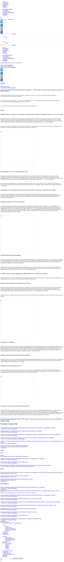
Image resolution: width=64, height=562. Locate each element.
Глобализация (11, 472)
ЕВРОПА (8, 546)
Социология (5, 10)
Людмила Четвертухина (13, 446)
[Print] (32, 30)
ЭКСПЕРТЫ (5, 2)
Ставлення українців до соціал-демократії (20, 445)
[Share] (32, 32)
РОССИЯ (8, 548)
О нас (4, 1)
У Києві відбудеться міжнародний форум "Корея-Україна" (16, 461)
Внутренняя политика (7, 9)
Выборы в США (4, 472)
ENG (7, 37)
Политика (5, 13)
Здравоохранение (4, 508)
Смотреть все (3, 447)
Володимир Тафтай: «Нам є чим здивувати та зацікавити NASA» (28, 518)
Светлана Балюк (4, 446)
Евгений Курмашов (4, 473)
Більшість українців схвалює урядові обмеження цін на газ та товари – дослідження (24, 431)
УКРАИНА (8, 544)
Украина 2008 (9, 65)
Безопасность (3, 505)
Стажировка (8, 540)
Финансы (2, 458)
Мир (8, 518)
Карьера (4, 6)
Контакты (5, 7)
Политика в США (7, 11)
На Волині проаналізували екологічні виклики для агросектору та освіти (21, 511)
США (7, 545)
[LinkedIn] (32, 26)
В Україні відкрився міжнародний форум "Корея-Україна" (24, 508)
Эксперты (5, 531)
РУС (4, 36)
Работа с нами (9, 537)
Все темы (5, 14)
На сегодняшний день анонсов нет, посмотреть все (14, 456)
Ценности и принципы (10, 528)
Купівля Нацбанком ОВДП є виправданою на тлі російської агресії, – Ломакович (27, 458)
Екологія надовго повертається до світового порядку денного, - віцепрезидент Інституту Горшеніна (32, 437)
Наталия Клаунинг (23, 446)
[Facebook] (32, 21)
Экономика (7, 458)
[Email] (32, 28)
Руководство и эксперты (11, 529)
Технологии (3, 511)
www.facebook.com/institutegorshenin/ (8, 87)
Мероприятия (6, 4)
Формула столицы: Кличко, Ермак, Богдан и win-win (21, 479)
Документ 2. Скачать (4, 421)
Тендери (7, 530)
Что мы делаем (9, 527)
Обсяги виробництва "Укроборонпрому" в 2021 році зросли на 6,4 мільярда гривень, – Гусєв (36, 505)
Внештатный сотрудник (11, 539)
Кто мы (7, 526)
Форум (1, 461)
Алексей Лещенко (21, 438)
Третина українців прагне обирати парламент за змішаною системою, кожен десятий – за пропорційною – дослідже (30, 427)
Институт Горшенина (11, 67)
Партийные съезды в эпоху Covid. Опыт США (18, 475)
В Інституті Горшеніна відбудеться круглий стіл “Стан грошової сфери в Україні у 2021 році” (40, 490)
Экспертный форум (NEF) (8, 12)
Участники (5, 3)
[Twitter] (32, 23)
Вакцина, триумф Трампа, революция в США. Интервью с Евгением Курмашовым (45, 472)
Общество (2, 437)
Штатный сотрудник (10, 538)
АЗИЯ (7, 547)
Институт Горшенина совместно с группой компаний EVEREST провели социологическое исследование (28, 465)
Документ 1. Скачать (4, 420)
